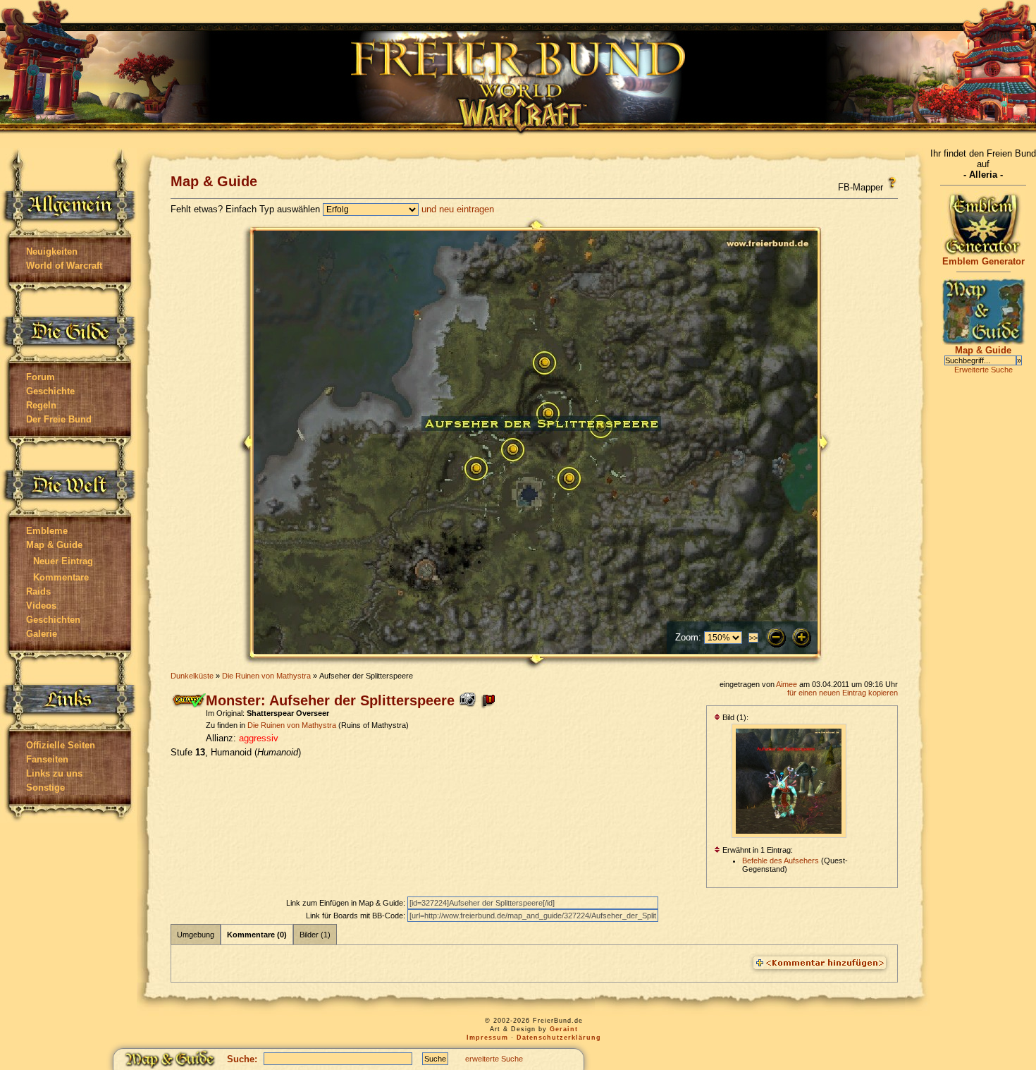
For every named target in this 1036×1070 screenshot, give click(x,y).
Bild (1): (734, 717)
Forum (40, 377)
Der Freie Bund (59, 419)
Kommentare (61, 577)
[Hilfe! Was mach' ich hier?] (892, 182)
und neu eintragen (457, 209)
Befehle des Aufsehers (780, 860)
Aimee (786, 684)
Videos (41, 605)
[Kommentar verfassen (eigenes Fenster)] (819, 963)
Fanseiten (47, 759)
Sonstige (45, 787)
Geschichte (50, 391)
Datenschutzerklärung (559, 1037)
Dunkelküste (192, 675)
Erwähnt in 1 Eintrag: (756, 850)
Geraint (564, 1029)
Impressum (487, 1037)
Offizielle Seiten (60, 745)
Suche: (242, 1059)
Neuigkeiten (52, 251)
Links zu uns (54, 773)
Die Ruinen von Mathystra (266, 675)
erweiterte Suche (494, 1058)
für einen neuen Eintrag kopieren (842, 692)
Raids (38, 591)
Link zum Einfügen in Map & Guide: (346, 903)
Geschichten (53, 619)
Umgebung (195, 934)
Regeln (41, 405)
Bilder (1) (315, 934)
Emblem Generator (983, 261)
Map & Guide (54, 545)
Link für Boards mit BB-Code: (356, 915)
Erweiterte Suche (983, 369)
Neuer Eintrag (63, 561)
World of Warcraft (64, 265)
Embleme (47, 530)
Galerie (41, 633)
